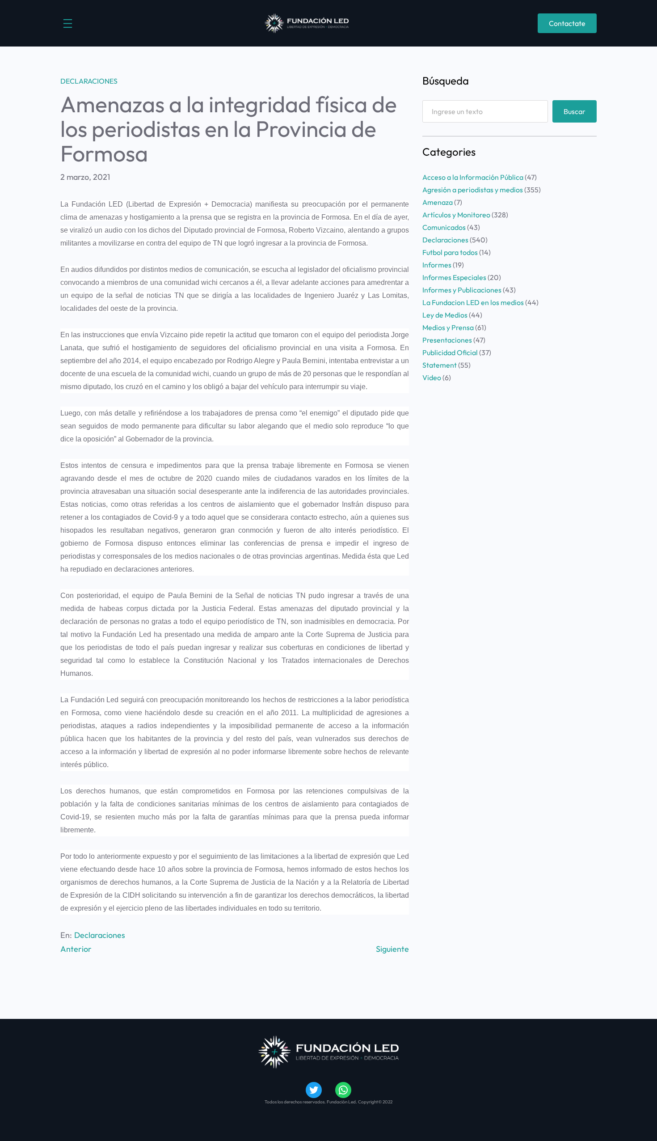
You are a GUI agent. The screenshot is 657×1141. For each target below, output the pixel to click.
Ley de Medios (444, 314)
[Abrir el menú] (67, 23)
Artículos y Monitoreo (456, 214)
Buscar (574, 111)
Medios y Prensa (448, 327)
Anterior (76, 949)
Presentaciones (447, 339)
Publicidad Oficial (450, 352)
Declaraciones (89, 80)
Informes (436, 264)
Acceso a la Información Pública (472, 177)
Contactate (567, 23)
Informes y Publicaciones (461, 289)
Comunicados (444, 227)
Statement (439, 365)
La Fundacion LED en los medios (473, 302)
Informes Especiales (454, 277)
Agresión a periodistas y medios (472, 189)
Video (431, 377)
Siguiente (392, 949)
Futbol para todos (450, 252)
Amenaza (437, 202)
